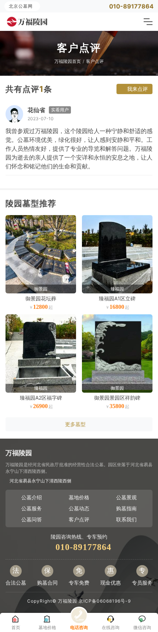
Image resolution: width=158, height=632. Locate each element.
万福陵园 (67, 601)
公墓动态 (79, 508)
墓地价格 (79, 497)
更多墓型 (75, 424)
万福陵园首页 (67, 61)
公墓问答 (31, 519)
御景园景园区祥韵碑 (117, 397)
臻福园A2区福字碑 (41, 397)
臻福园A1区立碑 (117, 298)
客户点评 (95, 61)
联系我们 (126, 519)
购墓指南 (126, 508)
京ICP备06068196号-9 (105, 601)
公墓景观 (126, 497)
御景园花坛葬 (40, 298)
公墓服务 (31, 508)
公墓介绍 (31, 497)
